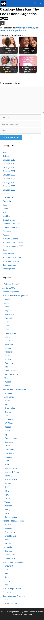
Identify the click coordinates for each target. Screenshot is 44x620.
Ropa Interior (8, 254)
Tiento (7, 498)
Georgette (8, 442)
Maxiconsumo (10, 603)
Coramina (8, 419)
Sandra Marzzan (11, 374)
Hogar (5, 205)
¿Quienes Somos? (10, 284)
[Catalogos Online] (3, 3)
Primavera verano (10, 239)
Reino (7, 367)
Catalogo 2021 (8, 171)
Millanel (7, 348)
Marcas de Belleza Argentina (15, 295)
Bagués (7, 310)
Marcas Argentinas (10, 292)
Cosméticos (7, 197)
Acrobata (8, 393)
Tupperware (9, 558)
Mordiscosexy (10, 479)
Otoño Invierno (8, 220)
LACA (7, 337)
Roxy (6, 491)
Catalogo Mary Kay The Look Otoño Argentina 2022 (20, 29)
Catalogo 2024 (8, 182)
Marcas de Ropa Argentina (14, 389)
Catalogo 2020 (8, 167)
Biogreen (8, 528)
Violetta (7, 386)
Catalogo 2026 (8, 190)
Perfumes (6, 231)
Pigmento (8, 363)
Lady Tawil (9, 449)
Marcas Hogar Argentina (13, 521)
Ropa (4, 250)
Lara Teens (9, 453)
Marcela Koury (10, 468)
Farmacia (6, 201)
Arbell (7, 303)
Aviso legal (28, 614)
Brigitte (7, 412)
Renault (7, 577)
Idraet (7, 329)
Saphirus (8, 551)
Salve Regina (10, 371)
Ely (5, 434)
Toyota (7, 581)
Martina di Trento (11, 472)
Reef (6, 487)
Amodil (7, 299)
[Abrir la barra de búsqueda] (35, 3)
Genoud (7, 543)
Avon (6, 307)
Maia (6, 464)
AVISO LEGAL (8, 288)
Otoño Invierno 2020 (11, 227)
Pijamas (6, 235)
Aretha (7, 401)
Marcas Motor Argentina (12, 562)
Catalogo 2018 (8, 160)
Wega (7, 585)
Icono (6, 325)
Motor (5, 212)
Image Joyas (10, 333)
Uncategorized (8, 269)
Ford (6, 573)
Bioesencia (9, 314)
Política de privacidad (11, 588)
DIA (6, 600)
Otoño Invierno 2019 (11, 224)
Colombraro (9, 532)
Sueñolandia (9, 555)
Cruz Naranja (10, 536)
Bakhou (7, 404)
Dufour (7, 431)
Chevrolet (8, 566)
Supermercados (9, 265)
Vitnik (6, 513)
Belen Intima (9, 408)
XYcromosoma (10, 517)
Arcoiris (7, 524)
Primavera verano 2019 (12, 242)
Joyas (5, 209)
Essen (7, 540)
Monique (8, 352)
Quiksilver (6, 592)
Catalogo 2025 (8, 186)
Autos (5, 152)
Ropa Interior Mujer (10, 261)
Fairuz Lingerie (10, 438)
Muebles (6, 216)
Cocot (7, 416)
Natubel (7, 483)
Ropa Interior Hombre (11, 257)
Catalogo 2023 (8, 179)
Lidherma (8, 340)
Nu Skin (7, 359)
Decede (7, 427)
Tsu (6, 378)
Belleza (5, 156)
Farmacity (8, 318)
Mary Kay (8, 344)
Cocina (5, 194)
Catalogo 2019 (8, 164)
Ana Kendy (9, 397)
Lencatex (8, 457)
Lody (6, 461)
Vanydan (8, 506)
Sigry (6, 495)
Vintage (7, 509)
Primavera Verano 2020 (12, 246)
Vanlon (7, 502)
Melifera (7, 476)
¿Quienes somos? (28, 612)
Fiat (6, 570)
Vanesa (7, 382)
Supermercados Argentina (13, 596)
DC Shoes (8, 423)
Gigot (6, 322)
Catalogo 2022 (8, 175)
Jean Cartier (9, 547)
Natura (7, 356)
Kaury (7, 446)
